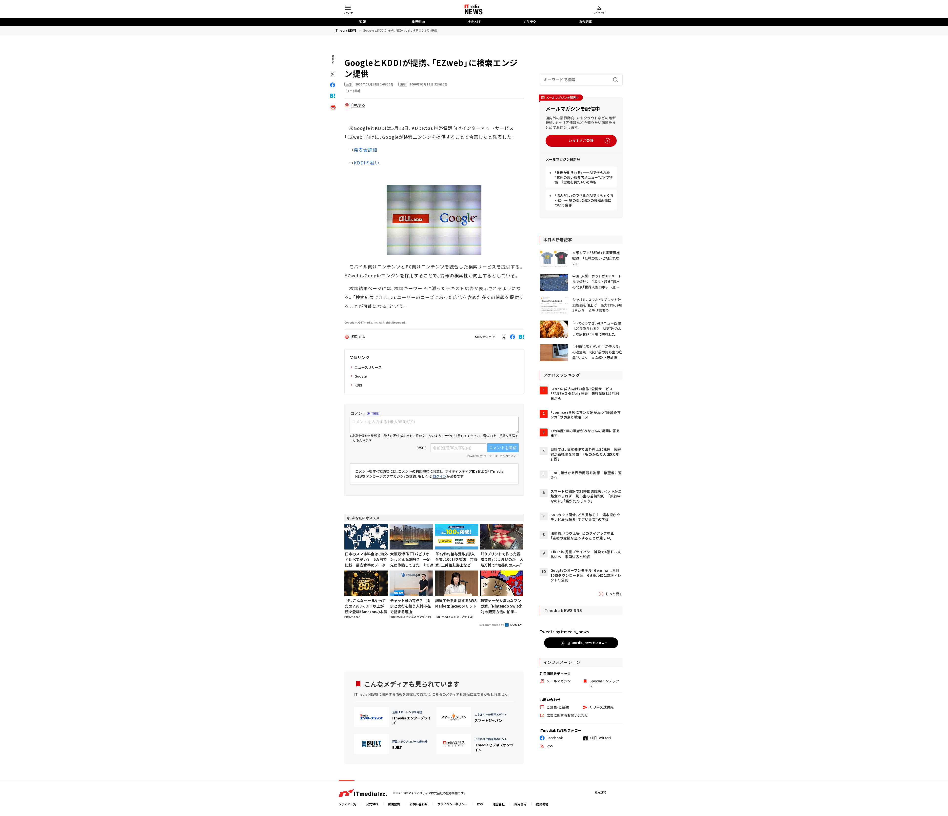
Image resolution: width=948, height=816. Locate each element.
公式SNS (372, 804)
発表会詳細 (365, 149)
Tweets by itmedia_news (564, 631)
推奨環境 (542, 804)
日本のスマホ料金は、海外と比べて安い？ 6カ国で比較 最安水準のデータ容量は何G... (366, 559)
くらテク (529, 21)
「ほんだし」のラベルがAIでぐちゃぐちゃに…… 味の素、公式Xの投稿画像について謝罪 (583, 200)
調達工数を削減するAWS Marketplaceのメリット (456, 603)
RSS (480, 804)
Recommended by (491, 625)
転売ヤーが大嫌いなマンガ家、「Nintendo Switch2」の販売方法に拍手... (501, 606)
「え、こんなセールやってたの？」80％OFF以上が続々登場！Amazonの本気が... (366, 606)
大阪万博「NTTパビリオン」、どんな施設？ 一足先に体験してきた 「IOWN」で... (411, 559)
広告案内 (394, 804)
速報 (362, 21)
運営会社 (499, 804)
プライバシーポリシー (452, 804)
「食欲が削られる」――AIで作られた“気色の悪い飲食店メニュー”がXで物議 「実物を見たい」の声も (583, 177)
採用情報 (520, 804)
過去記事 (585, 21)
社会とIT (474, 21)
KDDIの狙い (367, 162)
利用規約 (600, 792)
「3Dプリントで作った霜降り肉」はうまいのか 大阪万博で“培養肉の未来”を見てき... (501, 559)
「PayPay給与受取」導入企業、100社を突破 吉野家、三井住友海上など (456, 559)
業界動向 (418, 21)
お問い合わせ (419, 804)
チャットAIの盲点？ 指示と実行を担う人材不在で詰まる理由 (410, 606)
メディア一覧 (347, 804)
